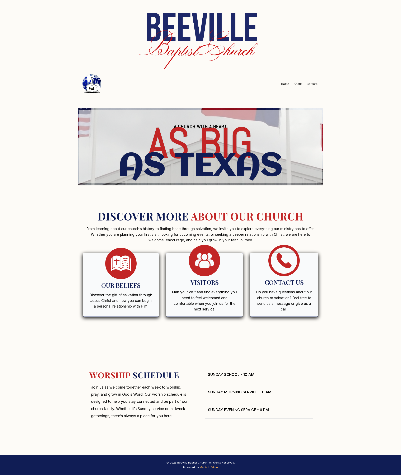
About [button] (298, 84)
